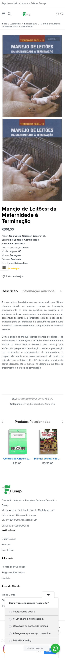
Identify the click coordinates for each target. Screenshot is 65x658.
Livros (26, 404)
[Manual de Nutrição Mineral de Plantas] (48, 441)
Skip (39, 651)
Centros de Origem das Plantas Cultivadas (17, 458)
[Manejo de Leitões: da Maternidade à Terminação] (32, 115)
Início (4, 23)
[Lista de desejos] (61, 14)
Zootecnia (15, 23)
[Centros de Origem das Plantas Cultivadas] (17, 441)
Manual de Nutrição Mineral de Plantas (48, 458)
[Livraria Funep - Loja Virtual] (26, 14)
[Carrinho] (57, 14)
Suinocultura (30, 23)
